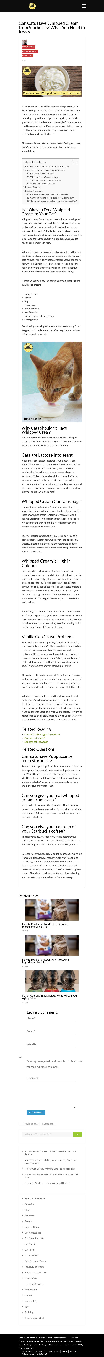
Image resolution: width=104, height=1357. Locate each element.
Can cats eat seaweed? (36, 741)
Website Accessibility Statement (34, 1354)
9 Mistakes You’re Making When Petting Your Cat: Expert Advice (51, 1161)
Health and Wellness (35, 1272)
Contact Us (39, 1351)
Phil (25, 60)
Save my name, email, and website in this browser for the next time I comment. (55, 1064)
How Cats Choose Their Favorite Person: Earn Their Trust (52, 1176)
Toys (27, 1306)
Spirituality (31, 1300)
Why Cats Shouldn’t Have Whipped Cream (45, 170)
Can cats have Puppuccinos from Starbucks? (49, 194)
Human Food (27, 56)
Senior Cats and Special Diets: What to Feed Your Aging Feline (50, 997)
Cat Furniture (32, 1255)
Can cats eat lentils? (34, 738)
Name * (31, 1018)
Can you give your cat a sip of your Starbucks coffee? (53, 201)
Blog (27, 1209)
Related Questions (34, 191)
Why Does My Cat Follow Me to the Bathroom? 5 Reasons (50, 1153)
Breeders (29, 1215)
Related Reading (32, 187)
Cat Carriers (31, 1244)
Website (31, 1044)
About (64, 1351)
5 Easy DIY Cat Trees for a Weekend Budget (47, 1183)
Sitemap (73, 1351)
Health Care (31, 1278)
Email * (31, 1031)
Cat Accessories (33, 1232)
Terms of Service (52, 1351)
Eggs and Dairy (28, 47)
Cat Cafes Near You (35, 1238)
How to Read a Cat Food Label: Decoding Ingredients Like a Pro (45, 925)
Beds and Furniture (35, 1198)
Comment (32, 1078)
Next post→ (49, 1123)
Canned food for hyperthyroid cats (42, 734)
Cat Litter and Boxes (35, 1261)
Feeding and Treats (29, 51)
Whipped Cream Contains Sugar (44, 177)
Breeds (28, 1221)
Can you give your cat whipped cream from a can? (52, 198)
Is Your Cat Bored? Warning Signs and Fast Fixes (50, 1168)
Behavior (29, 1204)
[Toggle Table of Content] (73, 162)
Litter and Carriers (34, 1283)
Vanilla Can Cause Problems (42, 184)
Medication (31, 1289)
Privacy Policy (26, 1351)
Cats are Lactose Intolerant (42, 173)
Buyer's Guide (32, 1226)
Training (29, 1312)
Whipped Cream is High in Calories (45, 180)
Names (28, 1295)
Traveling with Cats (35, 1317)
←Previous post (29, 1123)
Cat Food (29, 1249)
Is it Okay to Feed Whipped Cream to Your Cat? (47, 166)
